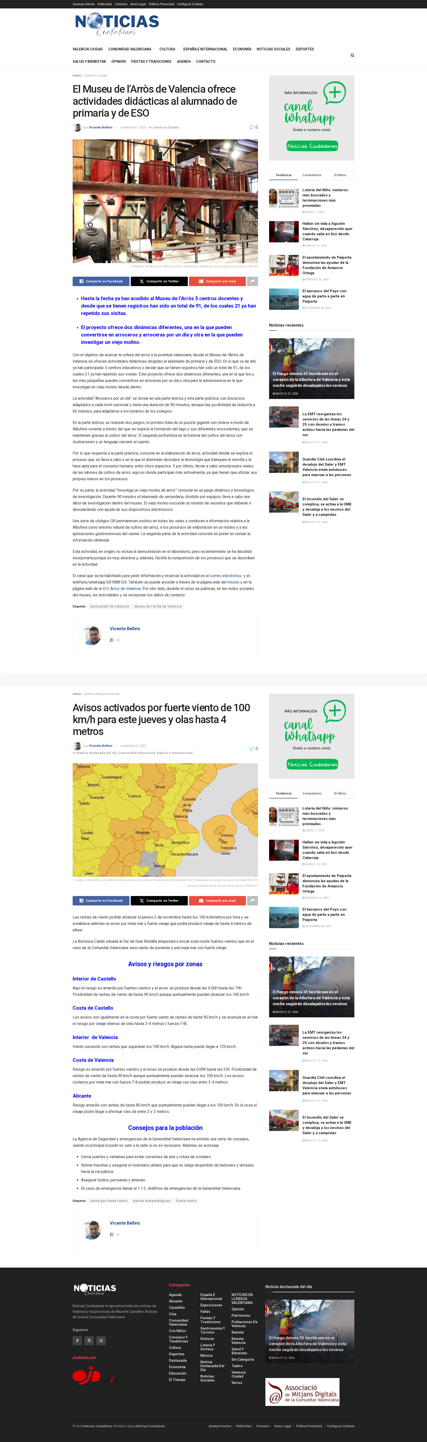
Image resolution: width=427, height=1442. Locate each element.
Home (77, 75)
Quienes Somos (84, 4)
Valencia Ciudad (88, 49)
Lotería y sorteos (207, 1347)
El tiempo (177, 1380)
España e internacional (205, 49)
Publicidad (105, 4)
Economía (242, 49)
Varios (237, 1383)
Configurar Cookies (190, 4)
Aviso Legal (138, 4)
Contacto (121, 4)
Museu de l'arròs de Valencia (158, 606)
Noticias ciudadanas (98, 1426)
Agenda (184, 61)
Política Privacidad (161, 4)
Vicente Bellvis (100, 127)
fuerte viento (186, 1201)
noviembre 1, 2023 (133, 127)
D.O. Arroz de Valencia (122, 588)
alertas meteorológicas (152, 1201)
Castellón (177, 1308)
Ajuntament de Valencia (109, 606)
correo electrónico (225, 575)
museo (233, 582)
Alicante (175, 1301)
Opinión (118, 61)
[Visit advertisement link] (311, 118)
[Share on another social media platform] (252, 281)
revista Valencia (239, 1341)
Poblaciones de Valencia (244, 1324)
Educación (177, 1373)
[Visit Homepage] (117, 26)
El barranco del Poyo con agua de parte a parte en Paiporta (324, 296)
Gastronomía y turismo (212, 1330)
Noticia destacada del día (102, 694)
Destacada (178, 1360)
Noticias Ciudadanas (150, 1426)
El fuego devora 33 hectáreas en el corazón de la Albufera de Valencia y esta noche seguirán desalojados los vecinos (311, 379)
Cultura (167, 49)
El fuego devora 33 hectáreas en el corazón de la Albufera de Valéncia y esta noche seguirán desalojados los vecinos (311, 997)
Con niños (177, 1331)
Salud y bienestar (89, 61)
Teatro (237, 1366)
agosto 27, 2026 (286, 393)
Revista (238, 1332)
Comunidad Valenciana (129, 49)
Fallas (205, 1312)
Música (206, 1356)
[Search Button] (352, 55)
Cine (172, 1314)
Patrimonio (241, 1315)
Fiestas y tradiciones (151, 61)
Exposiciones (211, 1305)
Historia (207, 1339)
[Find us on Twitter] (89, 1340)
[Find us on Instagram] (101, 1340)
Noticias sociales (273, 49)
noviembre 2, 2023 (133, 746)
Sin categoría (243, 1359)
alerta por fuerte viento (108, 1201)
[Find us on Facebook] (77, 1340)
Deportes (305, 49)
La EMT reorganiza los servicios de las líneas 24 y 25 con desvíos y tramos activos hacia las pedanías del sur (328, 424)
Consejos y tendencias (178, 1339)
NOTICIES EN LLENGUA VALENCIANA (242, 1299)
